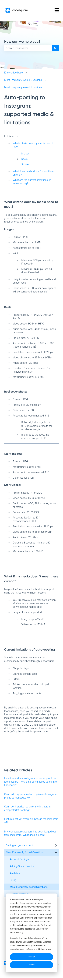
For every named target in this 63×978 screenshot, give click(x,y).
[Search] (55, 48)
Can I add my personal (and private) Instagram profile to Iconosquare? (30, 796)
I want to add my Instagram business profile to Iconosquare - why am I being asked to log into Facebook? (30, 781)
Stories (25, 164)
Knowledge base (13, 72)
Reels (24, 158)
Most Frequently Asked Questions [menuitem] (25, 852)
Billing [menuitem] (13, 879)
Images (25, 153)
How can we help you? (22, 41)
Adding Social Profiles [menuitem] (22, 866)
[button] (56, 845)
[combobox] (28, 48)
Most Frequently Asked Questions (23, 79)
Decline (31, 964)
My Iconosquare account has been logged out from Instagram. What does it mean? (30, 833)
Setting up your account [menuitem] (19, 845)
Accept (31, 956)
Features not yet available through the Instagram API (31, 820)
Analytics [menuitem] (15, 873)
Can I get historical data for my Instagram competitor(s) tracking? (27, 808)
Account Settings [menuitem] (19, 859)
